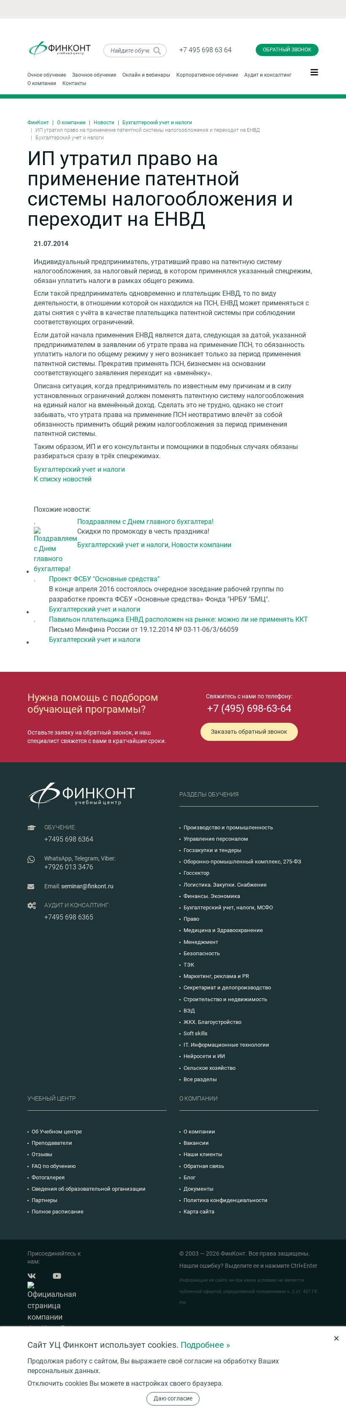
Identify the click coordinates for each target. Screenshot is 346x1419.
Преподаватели (52, 1143)
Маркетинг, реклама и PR (216, 976)
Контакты (74, 83)
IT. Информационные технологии (226, 1045)
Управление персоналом (216, 839)
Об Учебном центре (57, 1131)
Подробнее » (205, 1345)
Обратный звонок (287, 50)
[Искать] (157, 50)
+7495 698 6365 (68, 917)
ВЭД (189, 1010)
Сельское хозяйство (209, 1068)
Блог (189, 1177)
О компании (41, 83)
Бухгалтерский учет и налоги (157, 123)
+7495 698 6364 (68, 839)
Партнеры (44, 1200)
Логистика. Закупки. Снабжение (225, 885)
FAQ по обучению (54, 1166)
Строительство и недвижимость (225, 999)
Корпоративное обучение (207, 75)
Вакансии (196, 1143)
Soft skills (196, 1033)
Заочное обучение (94, 75)
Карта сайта (199, 1211)
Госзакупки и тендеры (212, 850)
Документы (199, 1189)
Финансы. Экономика (212, 896)
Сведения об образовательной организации (89, 1189)
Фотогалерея (48, 1177)
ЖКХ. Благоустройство (212, 1022)
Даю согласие (173, 1398)
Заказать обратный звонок (249, 731)
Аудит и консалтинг (268, 75)
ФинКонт (38, 123)
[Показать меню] (314, 72)
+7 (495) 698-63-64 (249, 708)
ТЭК (189, 965)
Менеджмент (201, 942)
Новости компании (201, 545)
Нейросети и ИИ (204, 1056)
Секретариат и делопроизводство (227, 987)
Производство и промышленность (228, 827)
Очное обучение (46, 75)
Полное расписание (58, 1211)
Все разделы (200, 1079)
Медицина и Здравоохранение (223, 930)
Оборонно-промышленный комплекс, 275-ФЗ (242, 861)
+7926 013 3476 (68, 867)
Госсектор (196, 873)
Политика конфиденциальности (226, 1200)
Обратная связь (204, 1166)
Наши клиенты (203, 1154)
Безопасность (202, 953)
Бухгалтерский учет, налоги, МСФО (228, 907)
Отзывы (42, 1154)
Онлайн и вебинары (146, 75)
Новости (104, 123)
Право (191, 919)
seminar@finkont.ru (87, 886)
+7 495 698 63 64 (205, 50)
